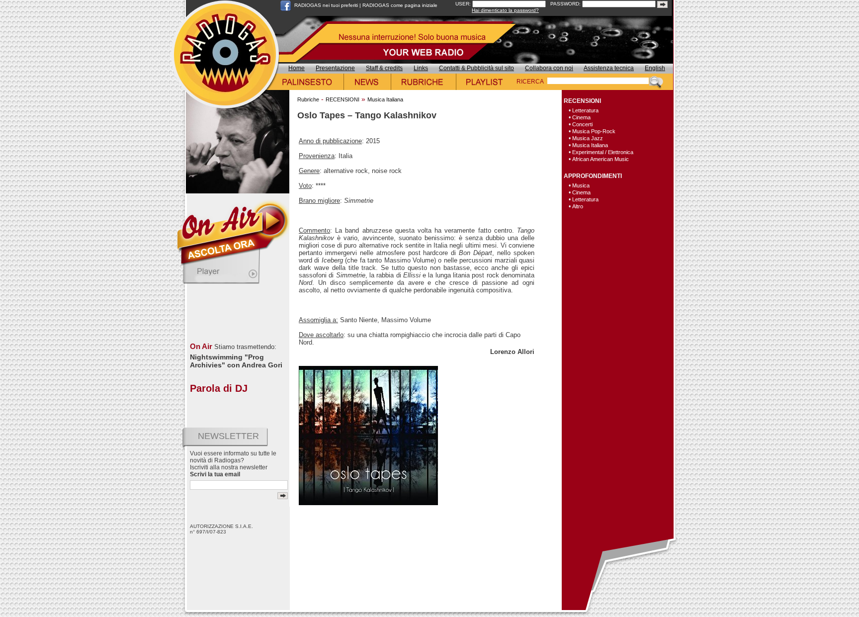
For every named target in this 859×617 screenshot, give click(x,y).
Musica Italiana (385, 99)
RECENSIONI (342, 99)
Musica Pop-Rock (593, 131)
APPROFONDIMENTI (593, 176)
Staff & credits (384, 68)
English (655, 68)
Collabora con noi (549, 68)
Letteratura (585, 110)
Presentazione (335, 68)
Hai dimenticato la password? (505, 10)
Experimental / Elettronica (602, 152)
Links (421, 68)
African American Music (600, 159)
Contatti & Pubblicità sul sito (476, 68)
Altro (577, 206)
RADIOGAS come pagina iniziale (399, 5)
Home (296, 68)
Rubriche (308, 99)
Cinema (581, 117)
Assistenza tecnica (609, 68)
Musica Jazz (587, 138)
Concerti (582, 124)
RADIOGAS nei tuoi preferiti (326, 5)
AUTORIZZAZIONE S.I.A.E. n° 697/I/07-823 (221, 529)
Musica (581, 185)
